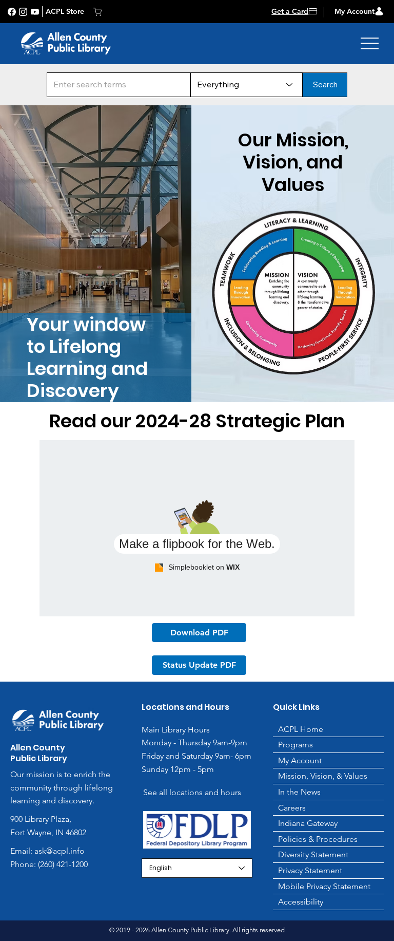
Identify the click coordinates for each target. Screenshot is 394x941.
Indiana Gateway (308, 823)
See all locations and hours (192, 792)
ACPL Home (300, 729)
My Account (354, 11)
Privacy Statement (310, 870)
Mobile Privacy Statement (324, 886)
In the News (299, 792)
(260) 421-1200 (62, 864)
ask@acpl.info (59, 851)
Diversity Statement (313, 854)
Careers (292, 808)
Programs (295, 744)
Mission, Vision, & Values (322, 776)
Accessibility (300, 902)
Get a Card (289, 11)
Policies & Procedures (318, 839)
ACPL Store (65, 11)
